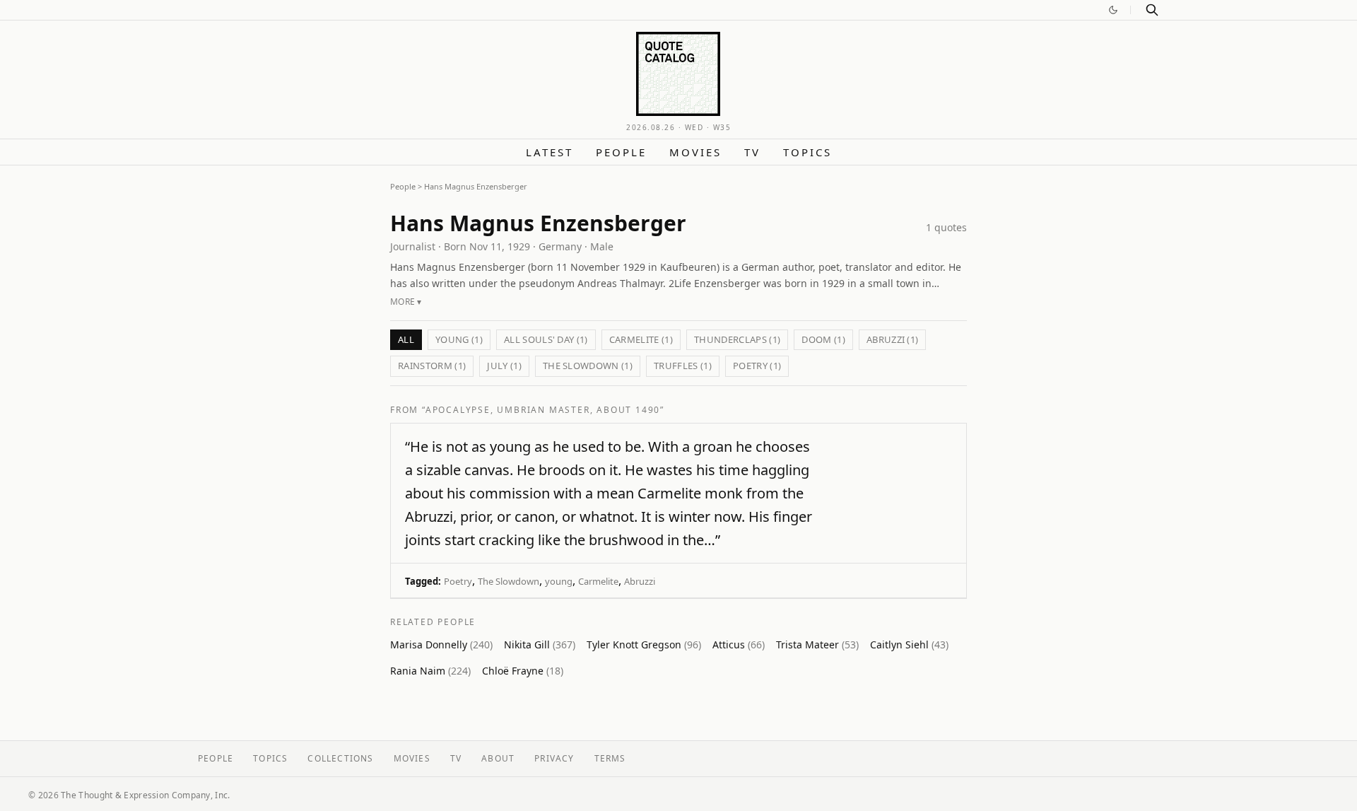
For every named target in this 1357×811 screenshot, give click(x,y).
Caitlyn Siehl (909, 644)
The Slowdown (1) (588, 365)
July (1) (504, 365)
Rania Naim (430, 670)
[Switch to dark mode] (1113, 9)
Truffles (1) (683, 365)
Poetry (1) (757, 365)
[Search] (1152, 10)
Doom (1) (823, 339)
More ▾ (406, 302)
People (621, 152)
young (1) (459, 339)
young (558, 581)
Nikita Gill (539, 644)
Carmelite (598, 581)
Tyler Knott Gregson (644, 644)
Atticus (738, 644)
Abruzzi (639, 581)
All (406, 339)
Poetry (458, 581)
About (498, 758)
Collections (340, 758)
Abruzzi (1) (893, 339)
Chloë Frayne (522, 670)
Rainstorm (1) (432, 365)
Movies (695, 152)
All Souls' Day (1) (546, 339)
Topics (807, 152)
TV (752, 152)
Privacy (554, 758)
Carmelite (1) (641, 339)
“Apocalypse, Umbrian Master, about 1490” (543, 410)
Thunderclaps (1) (737, 339)
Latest (549, 152)
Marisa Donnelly (441, 644)
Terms (610, 758)
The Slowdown (508, 581)
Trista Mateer (817, 644)
